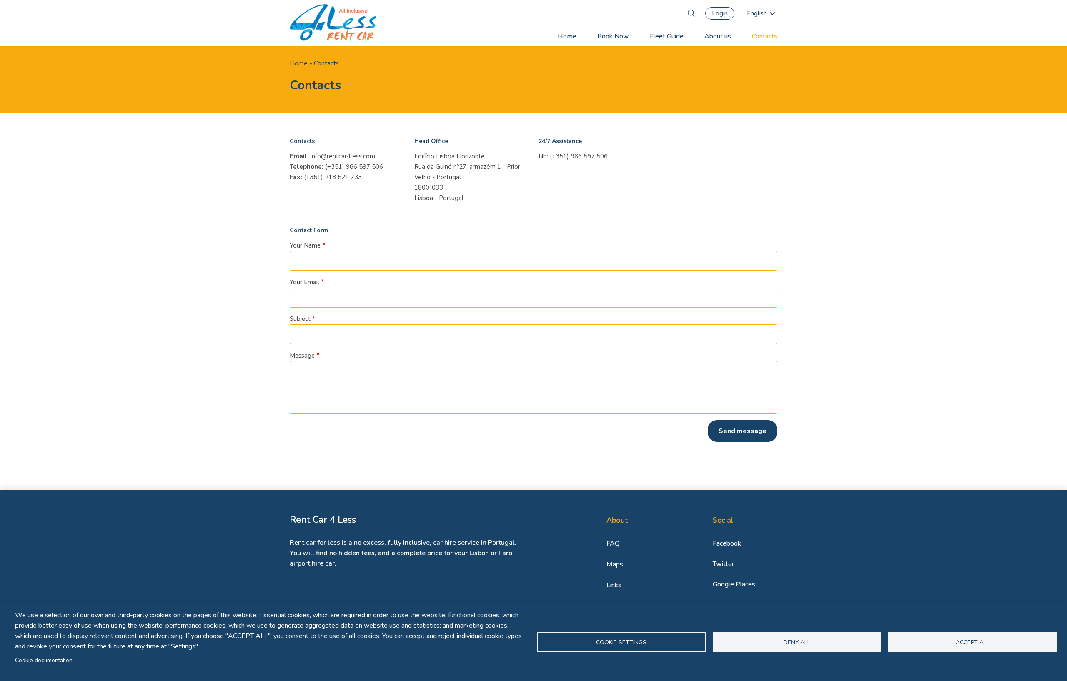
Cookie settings (621, 642)
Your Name (305, 245)
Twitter (723, 563)
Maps (614, 564)
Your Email (304, 282)
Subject (300, 319)
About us (717, 36)
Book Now (613, 36)
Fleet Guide (667, 36)
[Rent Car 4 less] (333, 23)
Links (613, 585)
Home (567, 36)
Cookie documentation (44, 660)
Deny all (797, 642)
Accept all (972, 642)
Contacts (764, 36)
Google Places (734, 584)
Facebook (727, 543)
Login (720, 13)
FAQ (613, 543)
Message (302, 355)
